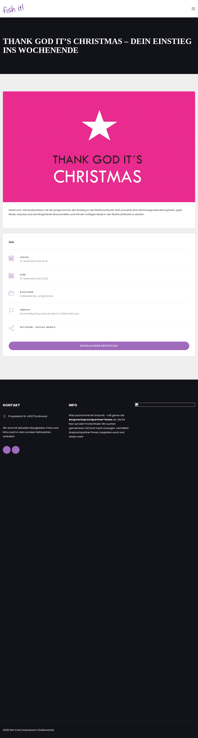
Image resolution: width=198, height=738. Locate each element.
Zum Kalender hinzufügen (99, 346)
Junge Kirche (45, 296)
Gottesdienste (28, 296)
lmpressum (29, 730)
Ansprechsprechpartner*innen (90, 419)
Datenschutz (46, 730)
